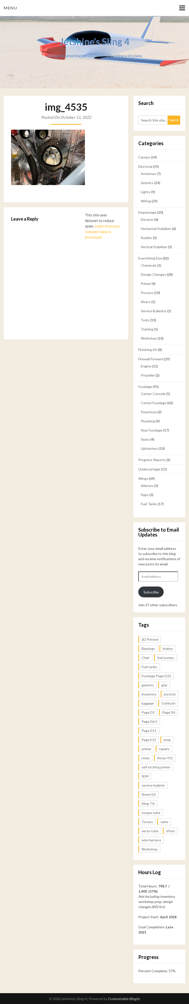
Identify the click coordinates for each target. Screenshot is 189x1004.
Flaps (145, 495)
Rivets (146, 302)
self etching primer (156, 767)
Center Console (153, 394)
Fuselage (145, 386)
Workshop (149, 338)
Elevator (147, 219)
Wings (143, 478)
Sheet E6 (149, 794)
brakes (168, 648)
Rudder (146, 238)
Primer (146, 283)
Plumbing (148, 421)
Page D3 (148, 712)
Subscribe (151, 592)
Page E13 (149, 740)
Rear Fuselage (151, 430)
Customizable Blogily (124, 999)
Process (147, 293)
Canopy (144, 157)
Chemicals (149, 265)
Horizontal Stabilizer (156, 228)
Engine (146, 366)
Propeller (148, 375)
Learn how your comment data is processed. (102, 231)
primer (146, 749)
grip (164, 685)
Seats (145, 439)
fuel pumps (165, 658)
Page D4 (168, 712)
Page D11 (149, 730)
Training (147, 329)
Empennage (147, 212)
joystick (170, 694)
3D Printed (150, 639)
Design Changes (153, 274)
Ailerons (147, 486)
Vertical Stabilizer (154, 247)
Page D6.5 (149, 721)
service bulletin (153, 785)
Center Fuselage (153, 403)
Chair (146, 658)
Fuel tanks (149, 667)
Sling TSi (148, 803)
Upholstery (149, 448)
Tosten (147, 822)
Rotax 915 (165, 758)
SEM (145, 776)
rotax (146, 758)
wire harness (151, 840)
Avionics (147, 183)
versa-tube (150, 831)
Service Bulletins (153, 311)
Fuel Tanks (149, 504)
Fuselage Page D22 (156, 676)
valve (164, 822)
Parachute (149, 412)
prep (167, 740)
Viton (170, 831)
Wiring (146, 201)
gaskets (148, 685)
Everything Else (150, 258)
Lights (145, 192)
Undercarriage (149, 469)
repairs (164, 749)
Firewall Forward (150, 359)
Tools (145, 320)
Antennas (148, 174)
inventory (149, 694)
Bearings (148, 648)
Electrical (145, 166)
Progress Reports (152, 460)
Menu (10, 7)
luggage (148, 703)
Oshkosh (168, 703)
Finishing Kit (147, 349)
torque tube (151, 813)
